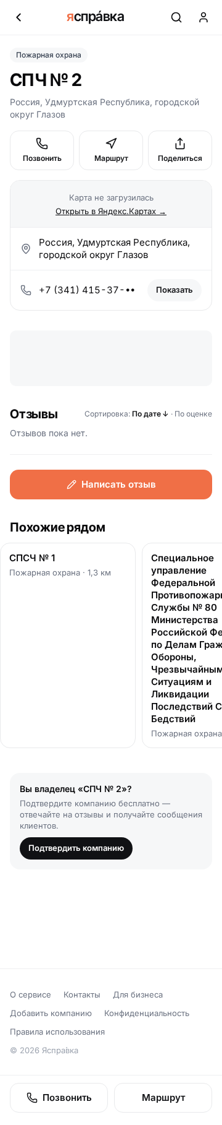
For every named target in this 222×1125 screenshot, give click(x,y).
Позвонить (42, 158)
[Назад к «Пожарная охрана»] (18, 17)
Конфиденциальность (146, 1013)
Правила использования (57, 1032)
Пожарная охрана (48, 54)
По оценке (193, 413)
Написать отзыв (118, 484)
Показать (174, 290)
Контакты (82, 994)
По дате (150, 413)
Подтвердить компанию (76, 848)
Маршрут (111, 158)
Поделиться (180, 158)
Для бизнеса (138, 994)
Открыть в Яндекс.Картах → (111, 211)
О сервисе (30, 994)
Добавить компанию (51, 1013)
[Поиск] (176, 17)
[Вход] (203, 17)
